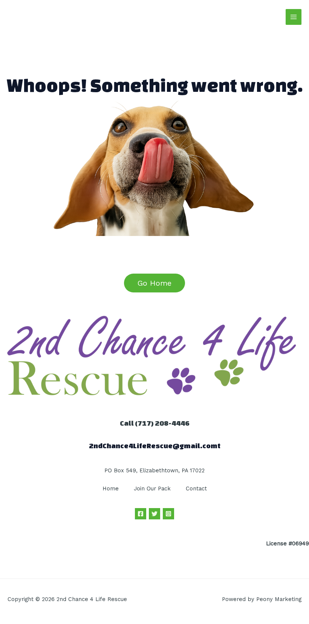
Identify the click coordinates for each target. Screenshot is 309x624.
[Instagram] (168, 513)
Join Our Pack (152, 488)
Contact (196, 488)
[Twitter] (154, 513)
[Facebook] (140, 513)
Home (110, 488)
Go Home (154, 283)
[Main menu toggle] (293, 17)
